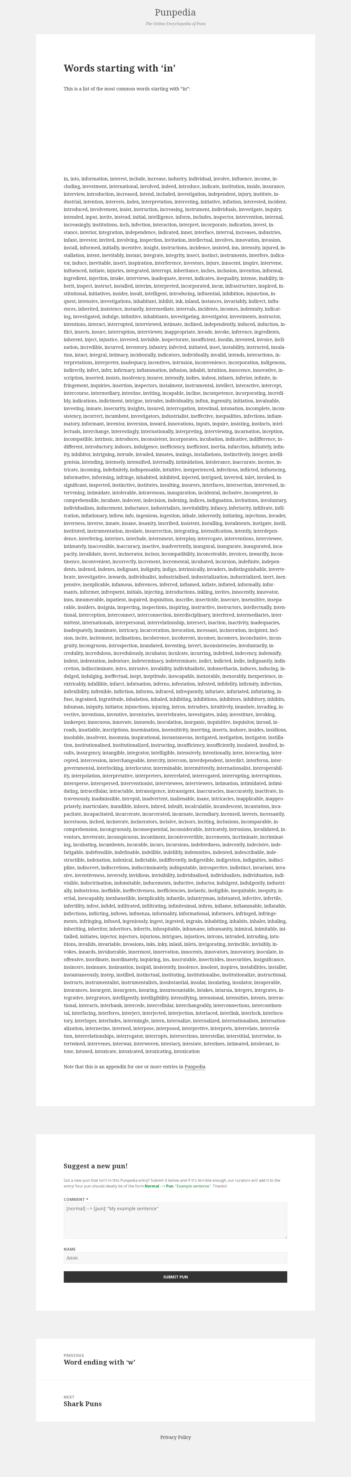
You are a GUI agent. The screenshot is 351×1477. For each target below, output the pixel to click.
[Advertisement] (175, 133)
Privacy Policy (175, 1437)
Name (70, 1249)
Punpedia (175, 12)
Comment (76, 1199)
